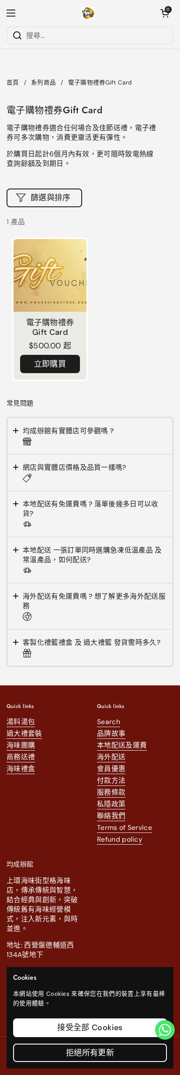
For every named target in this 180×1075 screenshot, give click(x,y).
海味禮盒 (21, 768)
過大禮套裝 (24, 733)
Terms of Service (124, 827)
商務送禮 (21, 757)
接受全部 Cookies (89, 1027)
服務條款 (111, 792)
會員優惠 (111, 768)
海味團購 (21, 745)
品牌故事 (111, 733)
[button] (164, 13)
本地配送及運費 (122, 745)
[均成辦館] (88, 13)
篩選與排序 (51, 197)
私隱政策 (111, 804)
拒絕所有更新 (90, 1053)
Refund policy (119, 839)
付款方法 (111, 780)
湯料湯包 (21, 721)
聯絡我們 (111, 815)
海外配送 (111, 757)
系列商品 (43, 82)
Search (108, 721)
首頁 (13, 82)
